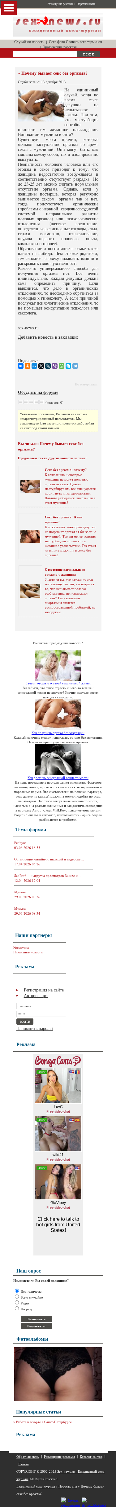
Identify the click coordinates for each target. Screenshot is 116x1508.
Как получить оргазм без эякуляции (58, 732)
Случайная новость (29, 41)
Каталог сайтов (91, 1456)
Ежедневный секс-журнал (35, 1486)
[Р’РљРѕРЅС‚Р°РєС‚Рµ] (21, 366)
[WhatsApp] (61, 366)
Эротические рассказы (60, 46)
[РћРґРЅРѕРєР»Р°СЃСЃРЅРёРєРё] (27, 366)
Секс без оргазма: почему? (66, 469)
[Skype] (68, 366)
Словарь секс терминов (84, 41)
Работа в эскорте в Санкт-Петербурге (44, 1421)
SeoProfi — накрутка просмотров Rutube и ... (47, 875)
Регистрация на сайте (44, 990)
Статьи (24, 1464)
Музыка (20, 892)
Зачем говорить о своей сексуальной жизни (58, 683)
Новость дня (67, 1486)
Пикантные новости (28, 952)
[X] (41, 366)
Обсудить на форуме (38, 392)
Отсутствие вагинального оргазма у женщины (65, 572)
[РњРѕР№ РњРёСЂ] (34, 366)
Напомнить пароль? (34, 1028)
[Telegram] (75, 366)
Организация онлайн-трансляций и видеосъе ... (49, 859)
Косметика (21, 947)
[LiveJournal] (48, 366)
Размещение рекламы (60, 4)
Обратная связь (86, 4)
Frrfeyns (20, 842)
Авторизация (36, 995)
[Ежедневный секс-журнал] (58, 35)
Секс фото (57, 41)
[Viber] (55, 366)
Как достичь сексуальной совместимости (58, 777)
